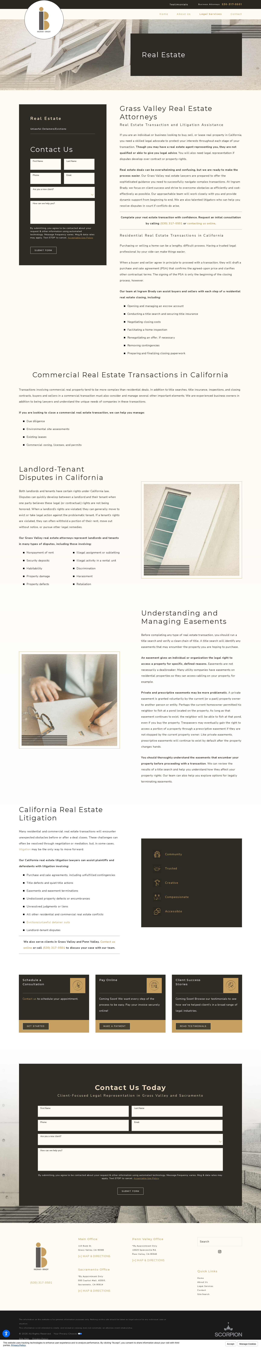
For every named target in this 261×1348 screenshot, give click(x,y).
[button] (6, 1333)
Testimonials (178, 4)
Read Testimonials (193, 1026)
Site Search (203, 1294)
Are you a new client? (43, 189)
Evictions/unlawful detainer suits (48, 922)
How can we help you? (44, 203)
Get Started (36, 1026)
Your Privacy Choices (66, 1333)
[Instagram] (219, 1251)
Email (68, 175)
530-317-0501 (232, 4)
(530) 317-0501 (41, 1282)
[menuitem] (166, 14)
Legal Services (205, 1286)
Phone (36, 175)
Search (204, 1241)
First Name (38, 161)
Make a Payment (114, 1026)
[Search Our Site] (238, 1241)
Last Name (71, 161)
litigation (25, 849)
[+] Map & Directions (94, 1256)
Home (200, 1278)
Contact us (29, 999)
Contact (201, 1290)
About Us (202, 1282)
